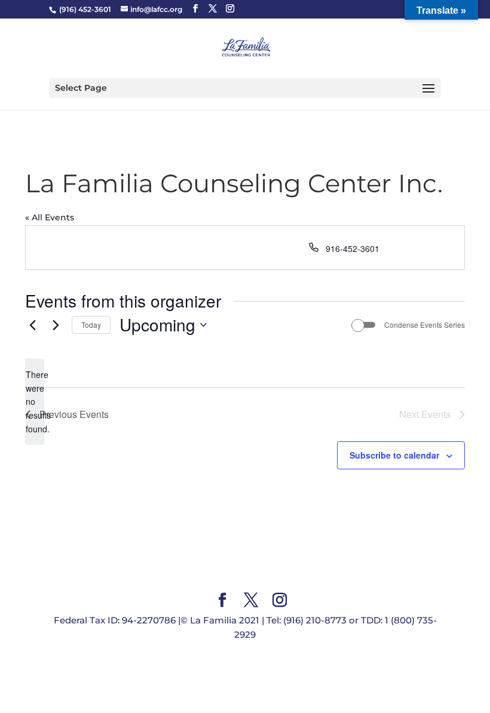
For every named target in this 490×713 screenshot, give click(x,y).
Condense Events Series (424, 325)
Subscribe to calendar (394, 455)
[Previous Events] (32, 325)
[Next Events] (55, 325)
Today (91, 324)
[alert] (34, 401)
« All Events (49, 217)
